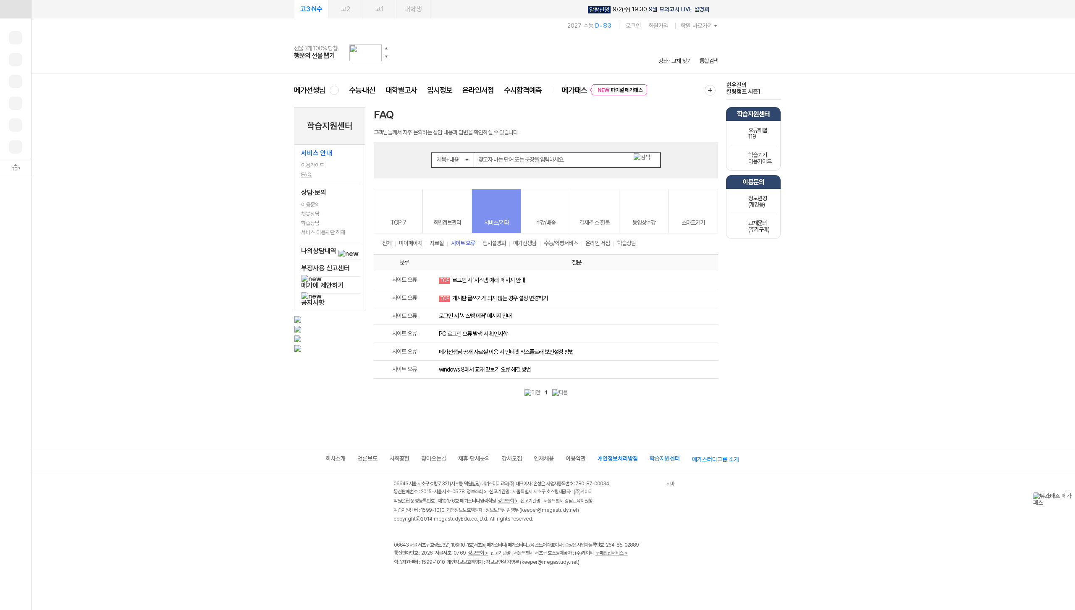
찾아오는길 (433, 458)
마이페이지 (410, 243)
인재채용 (544, 458)
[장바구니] (15, 125)
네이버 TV (450, 579)
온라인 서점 (597, 243)
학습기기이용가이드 (759, 158)
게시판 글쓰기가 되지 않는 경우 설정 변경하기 (500, 298)
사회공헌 (399, 458)
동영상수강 (643, 222)
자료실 (436, 243)
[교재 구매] (15, 103)
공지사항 (313, 302)
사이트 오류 (463, 243)
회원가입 (658, 25)
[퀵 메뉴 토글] (15, 9)
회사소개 (335, 458)
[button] (386, 48)
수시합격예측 (523, 90)
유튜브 (468, 579)
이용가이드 (312, 165)
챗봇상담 (310, 214)
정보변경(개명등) (757, 201)
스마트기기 (693, 222)
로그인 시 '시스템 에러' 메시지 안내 (488, 280)
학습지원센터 (329, 125)
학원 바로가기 (697, 25)
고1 (379, 9)
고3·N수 (311, 9)
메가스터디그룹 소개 (715, 459)
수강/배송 (545, 222)
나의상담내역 (319, 251)
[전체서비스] (710, 90)
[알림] (15, 81)
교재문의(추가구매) (758, 226)
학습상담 (310, 223)
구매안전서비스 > (611, 553)
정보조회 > (477, 492)
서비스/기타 (496, 222)
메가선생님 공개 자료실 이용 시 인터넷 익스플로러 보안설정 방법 (506, 351)
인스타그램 (416, 579)
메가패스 (574, 90)
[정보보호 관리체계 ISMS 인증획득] (641, 484)
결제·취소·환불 (594, 222)
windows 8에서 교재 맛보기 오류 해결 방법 (485, 369)
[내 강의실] (15, 38)
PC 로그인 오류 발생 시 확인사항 (473, 333)
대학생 (413, 9)
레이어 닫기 (1069, 496)
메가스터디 (506, 52)
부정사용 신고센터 (325, 268)
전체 (386, 243)
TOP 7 (398, 222)
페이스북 (399, 579)
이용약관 (576, 458)
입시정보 (439, 90)
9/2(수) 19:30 (649, 9)
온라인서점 (478, 90)
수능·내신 (362, 90)
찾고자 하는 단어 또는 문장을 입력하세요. (521, 159)
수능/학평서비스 (561, 243)
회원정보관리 (447, 222)
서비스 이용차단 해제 (323, 232)
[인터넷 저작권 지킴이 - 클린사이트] (656, 485)
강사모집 (512, 458)
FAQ (306, 174)
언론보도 (367, 458)
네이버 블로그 (433, 579)
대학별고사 (401, 90)
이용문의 (310, 205)
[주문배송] (15, 147)
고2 (345, 9)
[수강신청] (15, 59)
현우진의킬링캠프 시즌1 (743, 88)
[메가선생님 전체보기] (334, 90)
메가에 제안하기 (322, 285)
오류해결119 (757, 133)
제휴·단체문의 (474, 458)
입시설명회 (494, 243)
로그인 (633, 25)
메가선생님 (309, 90)
